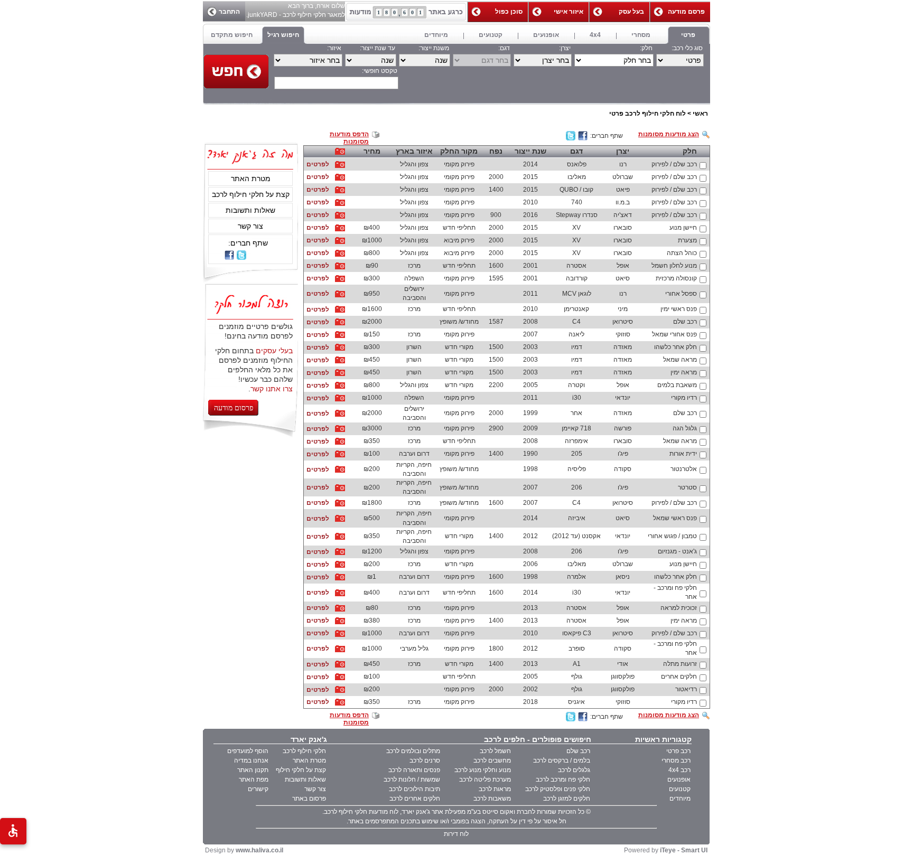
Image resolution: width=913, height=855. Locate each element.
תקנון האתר (252, 770)
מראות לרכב (495, 789)
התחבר (229, 11)
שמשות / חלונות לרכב (412, 779)
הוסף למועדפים (247, 751)
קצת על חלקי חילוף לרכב (251, 194)
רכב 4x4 (679, 770)
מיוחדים (680, 798)
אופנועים (679, 779)
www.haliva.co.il (259, 850)
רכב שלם (578, 751)
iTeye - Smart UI (683, 850)
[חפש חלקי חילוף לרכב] (236, 71)
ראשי (700, 113)
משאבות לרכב (492, 798)
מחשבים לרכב (492, 760)
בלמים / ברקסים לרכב (561, 760)
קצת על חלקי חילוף (301, 770)
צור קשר (250, 226)
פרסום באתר (309, 798)
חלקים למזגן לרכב (566, 798)
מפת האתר (253, 779)
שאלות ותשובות (250, 210)
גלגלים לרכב (574, 770)
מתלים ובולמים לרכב (413, 751)
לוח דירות (456, 834)
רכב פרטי (678, 751)
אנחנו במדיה (251, 760)
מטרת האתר (251, 178)
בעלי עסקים (274, 350)
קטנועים (680, 789)
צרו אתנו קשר (271, 388)
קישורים (258, 789)
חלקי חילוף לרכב (304, 751)
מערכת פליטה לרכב (485, 779)
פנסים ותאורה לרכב (414, 770)
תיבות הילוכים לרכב (414, 789)
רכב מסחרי (676, 760)
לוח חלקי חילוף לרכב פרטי (647, 113)
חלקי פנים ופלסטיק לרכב (557, 789)
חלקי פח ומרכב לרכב (563, 779)
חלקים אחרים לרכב (414, 798)
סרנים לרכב (424, 760)
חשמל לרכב (495, 751)
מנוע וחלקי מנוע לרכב (482, 770)
